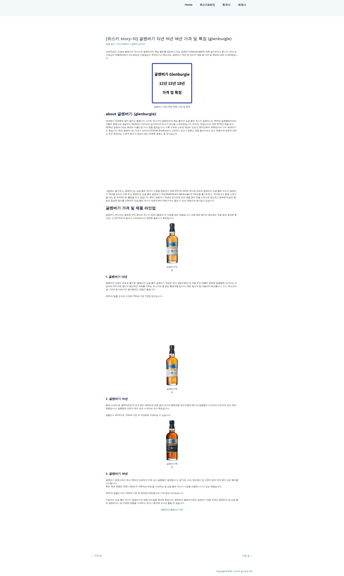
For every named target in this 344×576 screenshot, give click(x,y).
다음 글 (247, 555)
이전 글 (97, 555)
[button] (247, 12)
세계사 (242, 4)
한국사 (226, 4)
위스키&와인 (207, 4)
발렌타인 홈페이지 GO (172, 509)
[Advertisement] (172, 167)
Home (188, 4)
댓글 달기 (110, 44)
